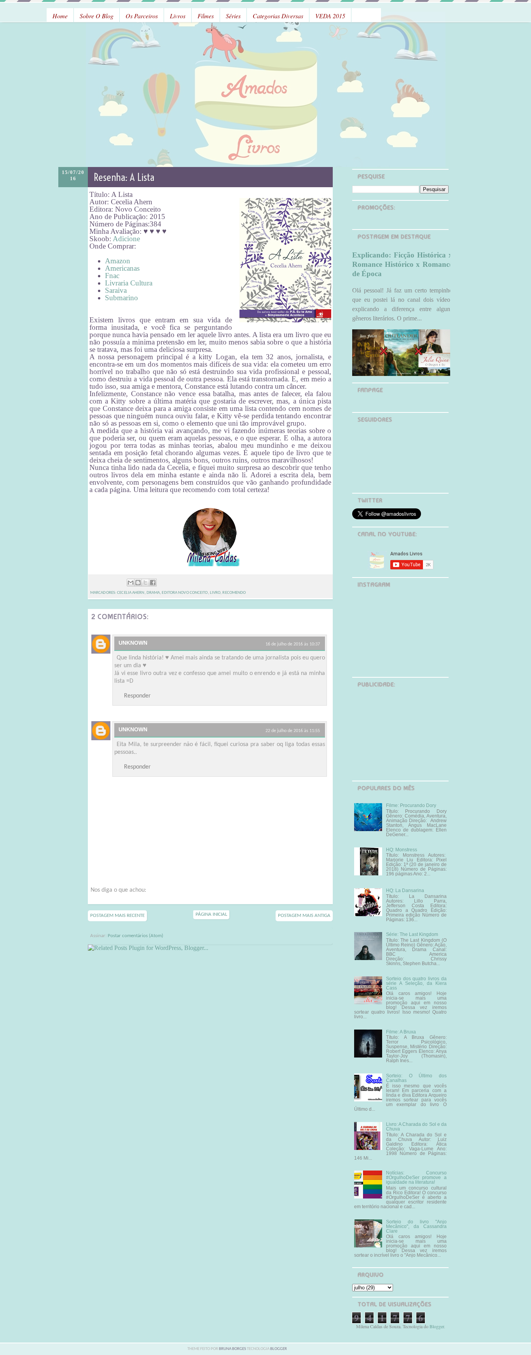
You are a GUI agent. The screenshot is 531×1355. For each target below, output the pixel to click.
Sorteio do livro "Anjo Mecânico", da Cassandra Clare (416, 1226)
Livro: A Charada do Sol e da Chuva (416, 1127)
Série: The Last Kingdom (412, 934)
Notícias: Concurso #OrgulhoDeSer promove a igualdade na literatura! (416, 1177)
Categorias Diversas (278, 16)
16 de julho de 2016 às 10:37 (293, 644)
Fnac (112, 275)
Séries (233, 16)
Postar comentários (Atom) (135, 935)
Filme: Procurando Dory (411, 805)
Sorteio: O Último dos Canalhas (416, 1078)
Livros (177, 16)
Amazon (117, 261)
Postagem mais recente (117, 915)
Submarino (121, 298)
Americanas (122, 268)
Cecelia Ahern (130, 593)
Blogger (437, 1326)
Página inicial (211, 914)
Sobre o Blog (97, 16)
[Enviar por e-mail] (130, 582)
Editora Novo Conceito (185, 593)
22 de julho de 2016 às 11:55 (293, 731)
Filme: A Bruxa (401, 1032)
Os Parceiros (142, 16)
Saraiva (116, 290)
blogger (278, 1349)
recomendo (234, 593)
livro (215, 593)
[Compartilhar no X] (145, 582)
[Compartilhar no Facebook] (153, 582)
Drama (153, 593)
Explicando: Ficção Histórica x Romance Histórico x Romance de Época (402, 264)
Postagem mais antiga (304, 915)
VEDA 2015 (330, 16)
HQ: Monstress (401, 849)
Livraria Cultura (129, 283)
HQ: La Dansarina (405, 890)
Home (60, 16)
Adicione (126, 239)
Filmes (205, 16)
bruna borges (233, 1349)
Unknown (133, 643)
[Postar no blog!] (138, 582)
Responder (137, 696)
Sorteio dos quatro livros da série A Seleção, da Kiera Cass (416, 983)
